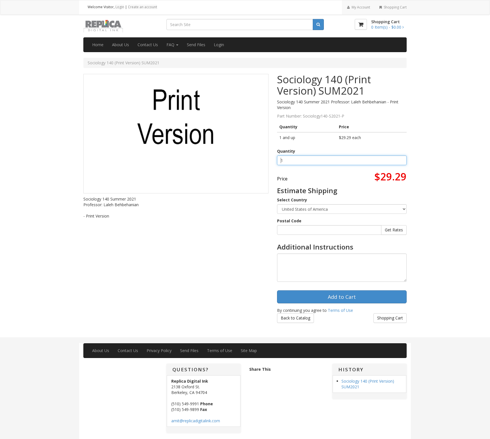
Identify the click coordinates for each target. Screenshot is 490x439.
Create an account (142, 7)
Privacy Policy (159, 350)
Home (98, 44)
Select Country (292, 200)
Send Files (196, 44)
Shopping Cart (395, 7)
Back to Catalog (295, 318)
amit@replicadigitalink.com (195, 420)
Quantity (286, 151)
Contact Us (148, 44)
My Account (360, 7)
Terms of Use (340, 310)
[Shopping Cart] (361, 24)
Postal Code (289, 220)
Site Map (249, 350)
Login (119, 7)
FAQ (171, 44)
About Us (120, 44)
